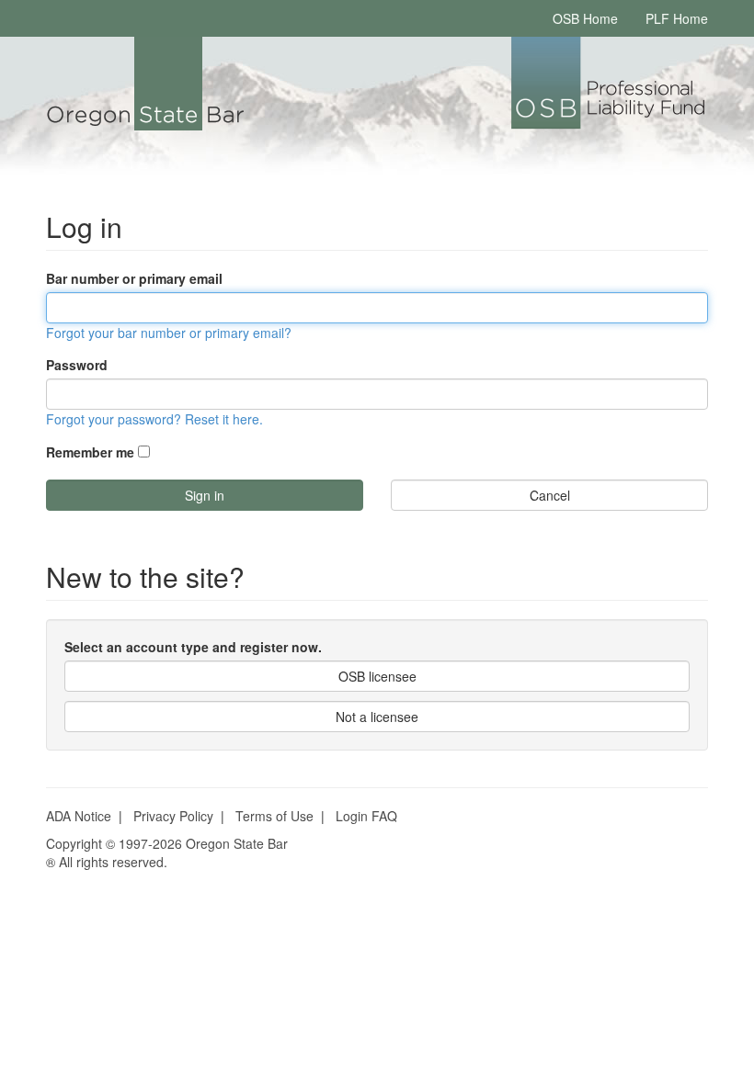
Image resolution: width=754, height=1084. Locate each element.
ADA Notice (78, 816)
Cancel (550, 495)
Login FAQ (366, 816)
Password (77, 365)
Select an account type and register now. (193, 647)
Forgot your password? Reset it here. (154, 419)
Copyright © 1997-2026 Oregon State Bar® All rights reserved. (167, 852)
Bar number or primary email (134, 278)
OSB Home (585, 18)
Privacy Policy (173, 816)
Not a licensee (377, 716)
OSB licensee (377, 676)
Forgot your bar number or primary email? (168, 332)
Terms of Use (274, 816)
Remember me (90, 452)
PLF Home (676, 18)
